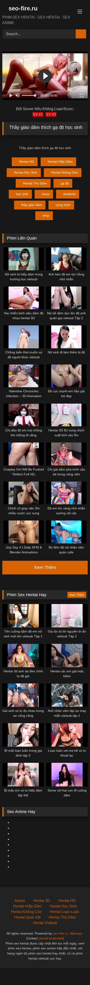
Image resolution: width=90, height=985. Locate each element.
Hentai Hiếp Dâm (60, 161)
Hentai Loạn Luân (64, 912)
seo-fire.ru (22, 8)
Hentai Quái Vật (27, 917)
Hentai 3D (41, 901)
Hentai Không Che (64, 172)
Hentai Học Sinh (25, 172)
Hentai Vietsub (45, 923)
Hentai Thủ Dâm (35, 183)
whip (45, 215)
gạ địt (65, 183)
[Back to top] (76, 971)
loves (46, 194)
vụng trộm (63, 205)
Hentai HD (26, 161)
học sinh (22, 194)
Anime (20, 901)
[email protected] (51, 938)
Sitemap (76, 933)
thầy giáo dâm (31, 205)
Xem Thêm (45, 567)
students (69, 194)
